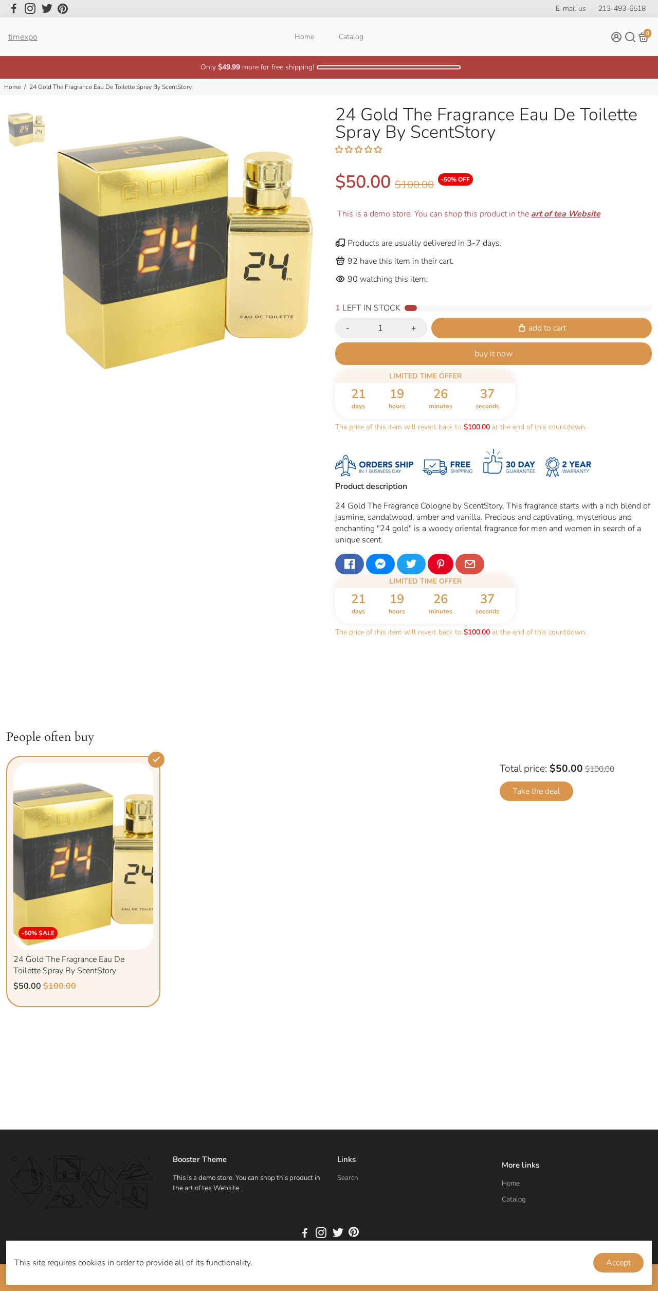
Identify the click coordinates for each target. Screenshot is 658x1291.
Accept (618, 1262)
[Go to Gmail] (469, 564)
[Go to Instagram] (30, 9)
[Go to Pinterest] (63, 9)
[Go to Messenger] (380, 564)
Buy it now (493, 353)
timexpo (23, 37)
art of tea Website (212, 1188)
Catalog (351, 37)
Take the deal (536, 791)
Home (304, 37)
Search (347, 1178)
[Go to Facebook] (14, 9)
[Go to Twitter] (47, 9)
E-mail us (571, 8)
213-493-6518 (622, 8)
